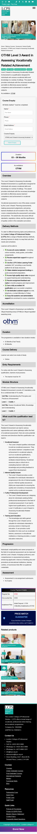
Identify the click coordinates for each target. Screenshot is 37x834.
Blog (7, 783)
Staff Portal (10, 800)
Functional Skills (11, 781)
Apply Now (10, 795)
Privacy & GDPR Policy (14, 811)
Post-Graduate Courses (14, 773)
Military (8, 778)
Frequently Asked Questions (15, 819)
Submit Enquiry (12, 142)
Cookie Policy (11, 816)
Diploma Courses (10, 46)
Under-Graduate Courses (14, 771)
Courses (9, 768)
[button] (32, 23)
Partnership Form (12, 792)
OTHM (13, 93)
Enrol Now (18, 829)
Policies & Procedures (13, 809)
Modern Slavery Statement (15, 814)
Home (2, 46)
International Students (13, 776)
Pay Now (14, 4)
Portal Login (6, 4)
